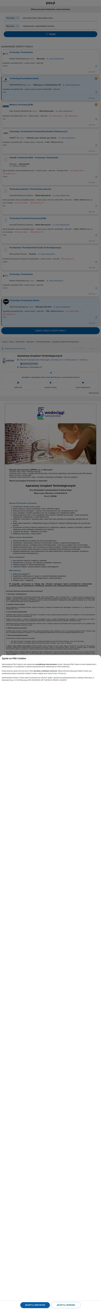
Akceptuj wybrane (66, 1305)
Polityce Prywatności (59, 673)
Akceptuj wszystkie (35, 1305)
